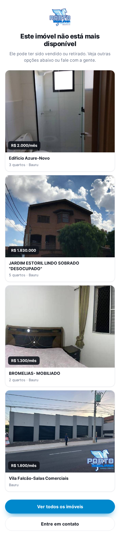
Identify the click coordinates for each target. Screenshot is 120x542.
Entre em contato (60, 524)
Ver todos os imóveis (60, 506)
